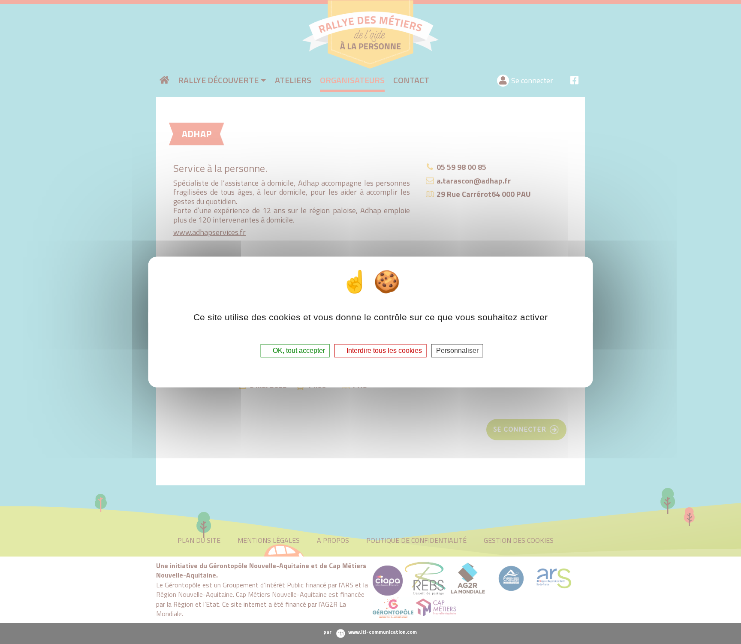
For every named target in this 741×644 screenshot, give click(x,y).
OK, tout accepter (298, 350)
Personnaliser (457, 350)
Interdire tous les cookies (383, 350)
